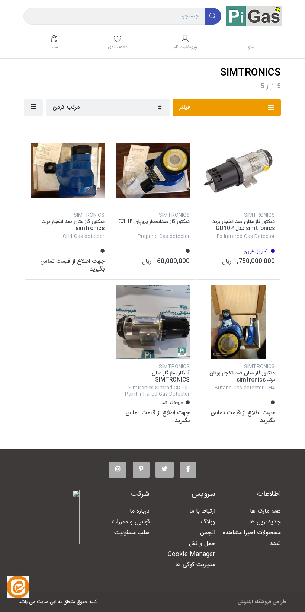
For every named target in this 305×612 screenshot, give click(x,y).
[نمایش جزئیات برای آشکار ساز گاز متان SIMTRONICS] (153, 322)
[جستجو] (213, 16)
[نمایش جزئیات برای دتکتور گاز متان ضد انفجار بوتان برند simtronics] (238, 322)
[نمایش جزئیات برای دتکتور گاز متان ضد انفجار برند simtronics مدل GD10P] (238, 170)
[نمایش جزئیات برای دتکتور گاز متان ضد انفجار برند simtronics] (68, 170)
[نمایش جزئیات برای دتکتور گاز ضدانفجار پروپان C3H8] (153, 170)
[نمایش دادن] (33, 107)
